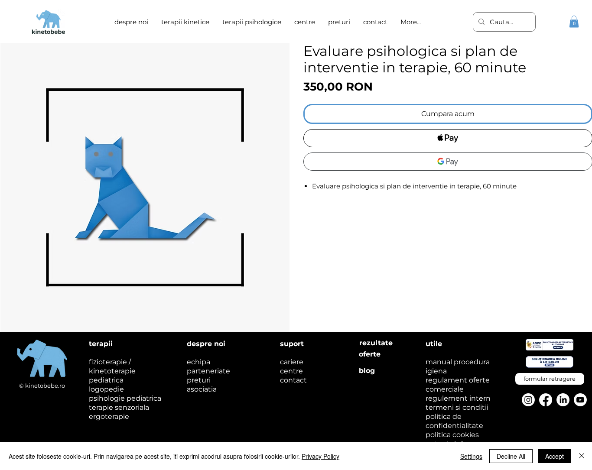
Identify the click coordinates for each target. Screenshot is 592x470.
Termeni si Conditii (457, 407)
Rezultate (376, 343)
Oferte (370, 354)
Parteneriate (208, 371)
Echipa (198, 362)
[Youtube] (580, 399)
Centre (291, 371)
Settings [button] (471, 456)
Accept (554, 456)
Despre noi (206, 344)
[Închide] (581, 456)
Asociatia (202, 389)
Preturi (199, 380)
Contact (293, 380)
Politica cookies (452, 435)
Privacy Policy (320, 456)
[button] (252, 22)
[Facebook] (545, 399)
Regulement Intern (458, 398)
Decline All (511, 456)
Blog (367, 370)
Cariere (291, 362)
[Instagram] (528, 399)
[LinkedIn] (562, 399)
